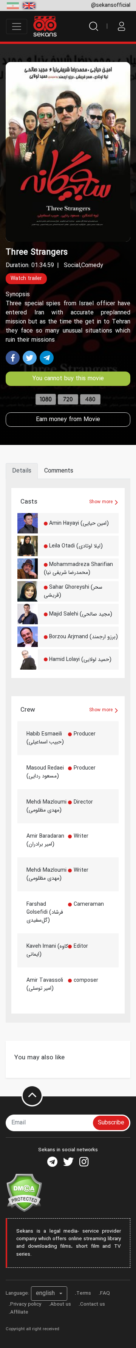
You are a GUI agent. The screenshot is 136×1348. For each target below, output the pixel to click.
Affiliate (19, 1312)
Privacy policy (25, 1304)
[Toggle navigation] (16, 26)
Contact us (92, 1304)
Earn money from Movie (68, 419)
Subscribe (111, 1122)
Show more (101, 501)
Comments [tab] (58, 471)
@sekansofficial (110, 5)
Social (72, 265)
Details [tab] (21, 471)
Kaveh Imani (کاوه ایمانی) (47, 950)
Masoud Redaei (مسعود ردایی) (45, 772)
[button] (49, 1293)
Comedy (92, 265)
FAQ (105, 1293)
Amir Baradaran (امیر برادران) (45, 840)
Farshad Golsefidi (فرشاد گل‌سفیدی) (44, 912)
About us (60, 1304)
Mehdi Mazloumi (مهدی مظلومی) (46, 806)
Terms (83, 1293)
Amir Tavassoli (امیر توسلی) (44, 984)
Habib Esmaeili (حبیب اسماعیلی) (45, 738)
